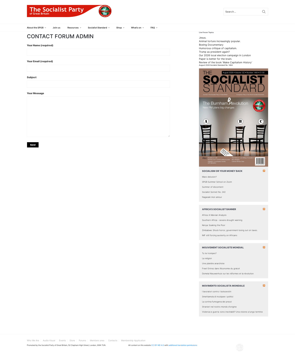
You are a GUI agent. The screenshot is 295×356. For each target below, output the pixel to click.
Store (72, 340)
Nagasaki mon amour (212, 197)
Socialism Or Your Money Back (222, 171)
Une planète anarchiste (213, 263)
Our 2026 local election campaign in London (225, 55)
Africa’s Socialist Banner (219, 209)
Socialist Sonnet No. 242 (214, 192)
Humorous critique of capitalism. (218, 48)
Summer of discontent (212, 187)
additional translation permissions (183, 345)
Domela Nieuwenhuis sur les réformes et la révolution (228, 273)
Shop (119, 27)
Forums (82, 340)
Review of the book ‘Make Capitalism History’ (225, 62)
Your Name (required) (40, 45)
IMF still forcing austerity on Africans (219, 235)
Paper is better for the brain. (215, 58)
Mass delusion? (209, 177)
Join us (56, 27)
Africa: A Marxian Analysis (214, 215)
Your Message (35, 93)
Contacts (112, 340)
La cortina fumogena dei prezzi (217, 301)
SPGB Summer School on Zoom (217, 182)
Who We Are (33, 340)
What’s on (136, 27)
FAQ (153, 27)
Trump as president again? (214, 51)
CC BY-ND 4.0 (157, 345)
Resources (73, 27)
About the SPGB (35, 27)
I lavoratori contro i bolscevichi (216, 291)
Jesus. (202, 37)
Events (62, 340)
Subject (31, 77)
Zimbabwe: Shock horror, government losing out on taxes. (230, 230)
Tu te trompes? (209, 253)
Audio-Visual (49, 340)
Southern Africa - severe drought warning (222, 220)
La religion (207, 258)
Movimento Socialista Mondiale (223, 285)
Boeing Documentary (211, 44)
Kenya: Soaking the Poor (213, 225)
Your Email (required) (40, 61)
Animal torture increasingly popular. (219, 41)
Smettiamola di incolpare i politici (217, 296)
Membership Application (133, 340)
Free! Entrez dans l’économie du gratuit (221, 268)
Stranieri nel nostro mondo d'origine (219, 306)
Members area (97, 340)
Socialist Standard (97, 27)
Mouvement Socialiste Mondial (223, 247)
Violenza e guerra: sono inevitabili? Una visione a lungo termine (232, 312)
